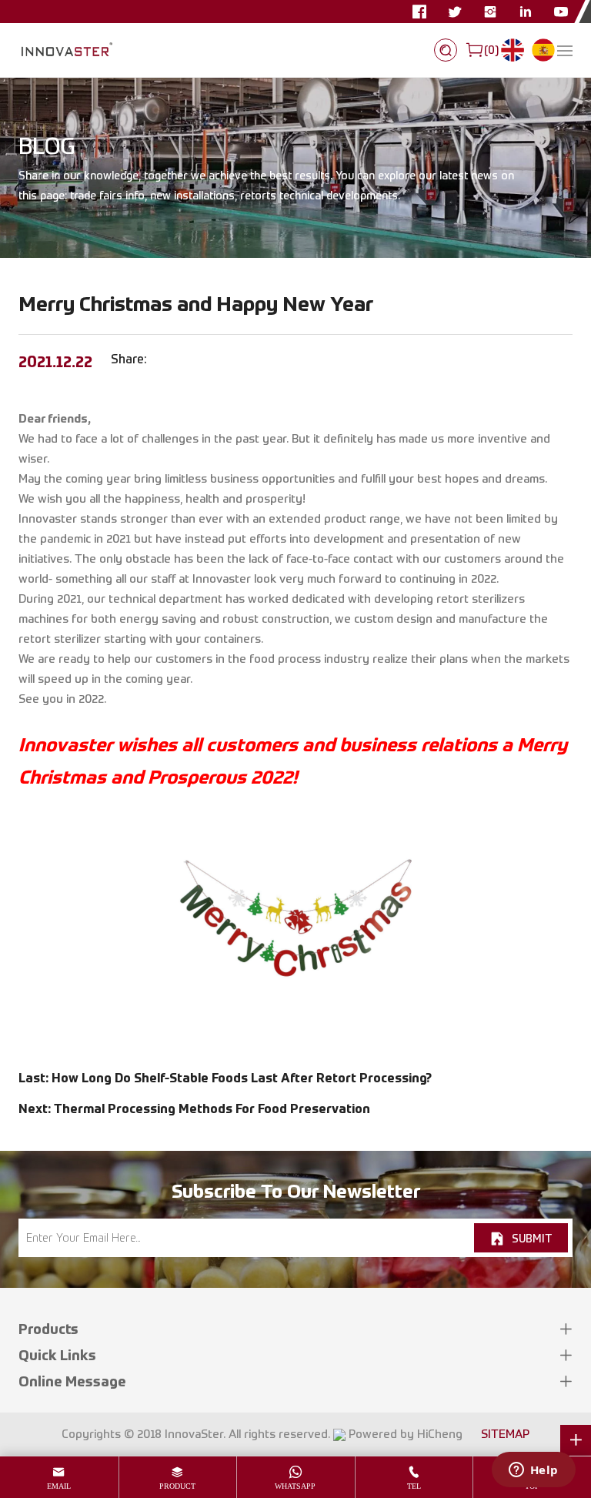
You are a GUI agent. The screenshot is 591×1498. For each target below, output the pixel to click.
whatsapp (295, 1486)
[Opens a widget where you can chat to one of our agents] (533, 1471)
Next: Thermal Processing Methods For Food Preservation (194, 1108)
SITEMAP (505, 1434)
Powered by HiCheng (405, 1434)
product (177, 1486)
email (59, 1486)
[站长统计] (339, 1434)
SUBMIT (532, 1238)
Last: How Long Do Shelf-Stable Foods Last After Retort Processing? (225, 1077)
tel (414, 1486)
